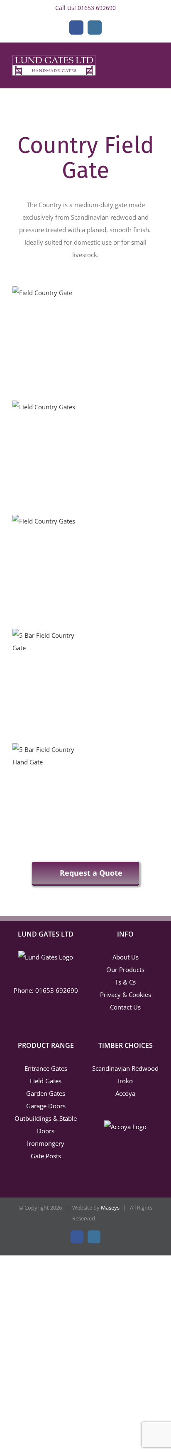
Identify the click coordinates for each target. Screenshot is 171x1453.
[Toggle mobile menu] (155, 67)
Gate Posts (46, 1156)
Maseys (110, 1207)
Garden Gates (45, 1093)
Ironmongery (45, 1143)
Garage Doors (46, 1106)
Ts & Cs (125, 982)
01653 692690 (97, 8)
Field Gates (45, 1081)
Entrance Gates (45, 1068)
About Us (125, 957)
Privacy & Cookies (125, 994)
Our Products (125, 969)
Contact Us (125, 1007)
